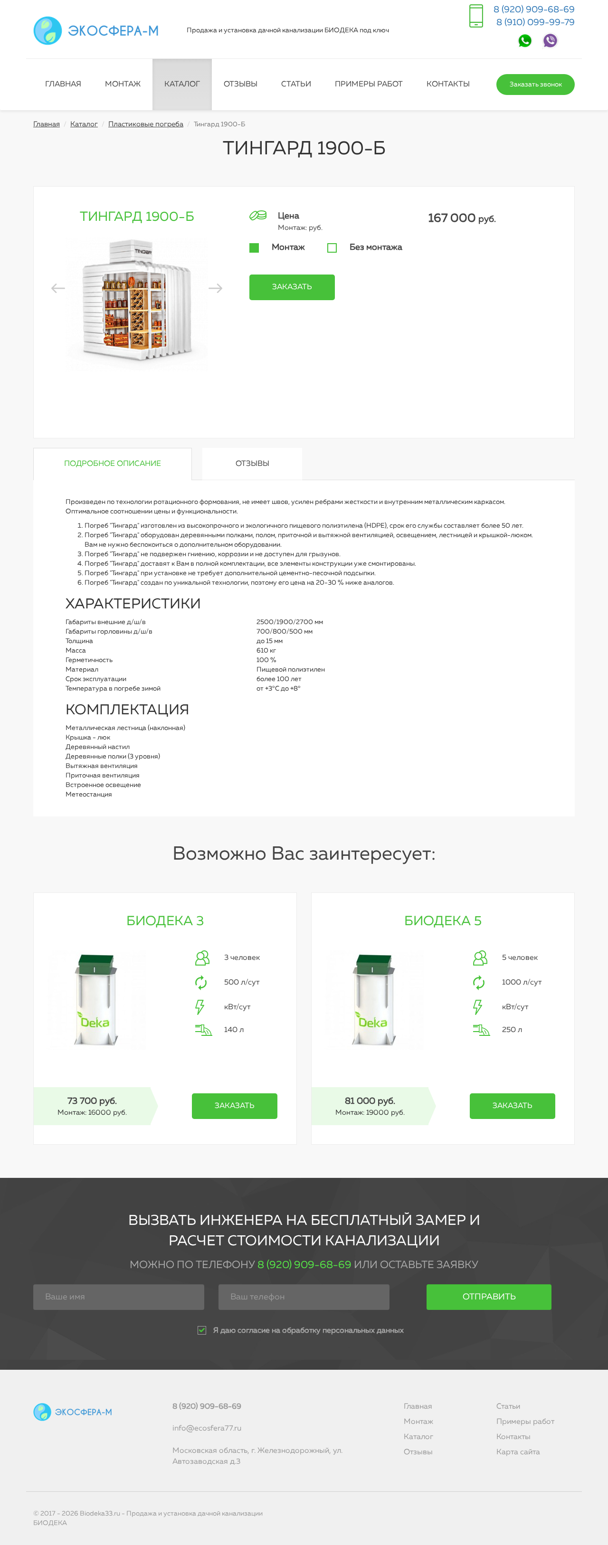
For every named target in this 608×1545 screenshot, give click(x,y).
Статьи (296, 84)
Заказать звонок (536, 84)
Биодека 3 (165, 921)
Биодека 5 (443, 921)
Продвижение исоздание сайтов (552, 1518)
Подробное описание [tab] (112, 464)
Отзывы (240, 84)
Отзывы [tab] (252, 464)
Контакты (448, 84)
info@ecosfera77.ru (206, 1428)
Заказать (292, 287)
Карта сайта (518, 1452)
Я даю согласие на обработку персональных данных (308, 1331)
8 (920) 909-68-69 (534, 9)
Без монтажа (376, 247)
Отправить (489, 1297)
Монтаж (123, 84)
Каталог (182, 84)
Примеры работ (369, 84)
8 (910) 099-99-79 (535, 22)
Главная (63, 84)
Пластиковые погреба (145, 124)
